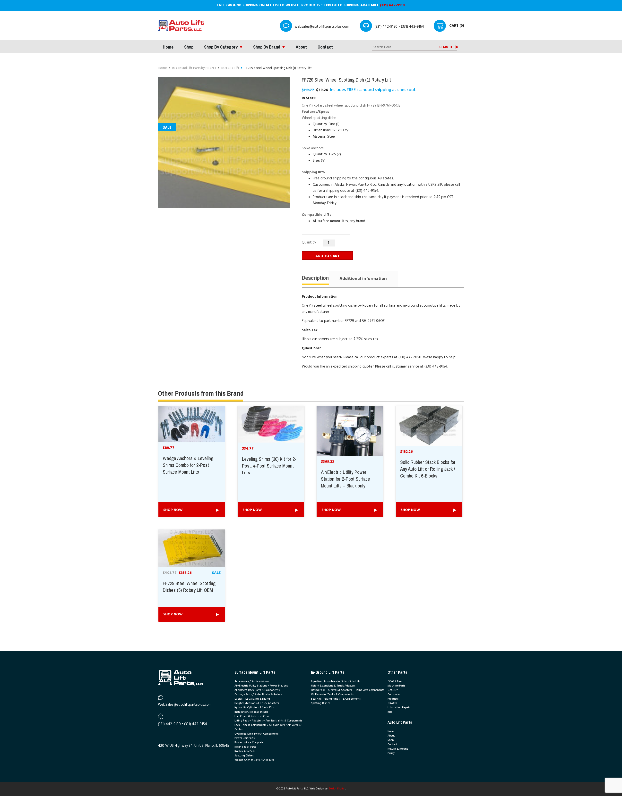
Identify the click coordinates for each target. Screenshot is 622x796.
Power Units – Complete (248, 742)
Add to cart (327, 256)
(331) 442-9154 (412, 27)
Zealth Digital (336, 789)
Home (168, 47)
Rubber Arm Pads (244, 751)
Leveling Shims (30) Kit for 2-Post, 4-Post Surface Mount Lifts (269, 466)
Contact (325, 47)
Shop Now (173, 510)
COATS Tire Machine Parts (396, 683)
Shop (188, 47)
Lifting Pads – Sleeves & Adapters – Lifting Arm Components (347, 690)
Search (445, 47)
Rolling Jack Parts (245, 747)
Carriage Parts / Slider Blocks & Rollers (258, 694)
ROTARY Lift (230, 68)
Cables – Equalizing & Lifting (252, 699)
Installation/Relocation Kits (251, 712)
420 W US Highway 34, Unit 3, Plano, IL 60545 (193, 746)
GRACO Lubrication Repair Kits (399, 707)
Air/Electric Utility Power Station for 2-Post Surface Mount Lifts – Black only (345, 479)
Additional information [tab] (363, 278)
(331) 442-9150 (392, 5)
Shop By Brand (266, 47)
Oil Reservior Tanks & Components (332, 694)
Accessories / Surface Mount (252, 681)
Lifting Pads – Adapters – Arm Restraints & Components (268, 721)
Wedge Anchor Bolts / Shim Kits (254, 760)
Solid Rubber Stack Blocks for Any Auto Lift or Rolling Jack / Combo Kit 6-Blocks (428, 469)
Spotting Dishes (320, 703)
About (301, 47)
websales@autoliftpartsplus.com (321, 27)
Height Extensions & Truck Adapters (256, 703)
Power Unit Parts (244, 738)
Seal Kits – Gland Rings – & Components (336, 699)
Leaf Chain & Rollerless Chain (252, 716)
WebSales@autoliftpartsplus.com (184, 705)
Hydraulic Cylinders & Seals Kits (254, 707)
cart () (456, 26)
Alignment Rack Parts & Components (257, 690)
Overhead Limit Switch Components (256, 734)
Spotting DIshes (244, 756)
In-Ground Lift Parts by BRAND (194, 68)
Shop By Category (221, 47)
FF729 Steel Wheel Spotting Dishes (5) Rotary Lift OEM (189, 587)
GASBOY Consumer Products (394, 694)
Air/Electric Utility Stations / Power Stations (261, 686)
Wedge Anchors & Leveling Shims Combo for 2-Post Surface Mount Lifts (188, 465)
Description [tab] (315, 277)
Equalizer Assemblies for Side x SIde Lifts (335, 681)
